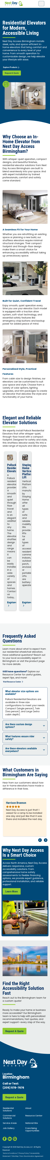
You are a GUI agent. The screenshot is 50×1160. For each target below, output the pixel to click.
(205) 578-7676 (13, 1088)
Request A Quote (12, 73)
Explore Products (10, 67)
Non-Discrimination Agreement (31, 1156)
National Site (31, 1123)
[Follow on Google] (15, 1139)
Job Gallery (8, 1128)
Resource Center (33, 1115)
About (28, 1108)
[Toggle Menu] (41, 3)
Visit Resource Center (12, 682)
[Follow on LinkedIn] (10, 1139)
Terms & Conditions (10, 1153)
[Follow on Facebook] (5, 1139)
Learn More (11, 891)
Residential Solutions (8, 1109)
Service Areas (10, 1123)
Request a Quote (14, 1097)
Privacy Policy (24, 1153)
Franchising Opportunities (32, 1130)
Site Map (15, 1156)
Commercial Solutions (9, 1117)
